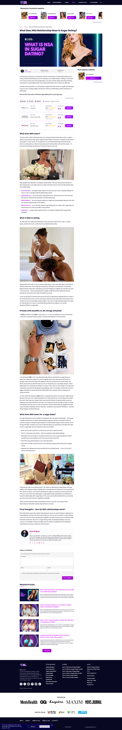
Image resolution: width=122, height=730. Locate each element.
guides (66, 2)
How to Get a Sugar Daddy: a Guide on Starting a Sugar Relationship (56, 621)
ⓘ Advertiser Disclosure (97, 22)
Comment (23, 556)
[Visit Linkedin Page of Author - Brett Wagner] (39, 543)
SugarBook (49, 679)
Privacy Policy (91, 678)
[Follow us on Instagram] (28, 684)
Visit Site (32, 17)
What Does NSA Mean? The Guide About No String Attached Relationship (57, 590)
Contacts (55, 720)
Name (22, 567)
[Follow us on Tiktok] (39, 684)
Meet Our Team (91, 680)
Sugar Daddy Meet (51, 671)
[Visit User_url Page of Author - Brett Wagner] (30, 543)
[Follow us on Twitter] (24, 684)
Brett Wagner (28, 71)
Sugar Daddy (49, 673)
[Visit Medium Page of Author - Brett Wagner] (41, 543)
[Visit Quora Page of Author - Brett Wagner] (43, 543)
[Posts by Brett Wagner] (23, 71)
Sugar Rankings (57, 2)
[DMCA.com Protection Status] (82, 713)
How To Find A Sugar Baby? (70, 675)
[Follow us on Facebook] (21, 684)
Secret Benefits (50, 669)
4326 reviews (49, 109)
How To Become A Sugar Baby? (71, 671)
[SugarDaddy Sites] (24, 2)
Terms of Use (36, 720)
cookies (10, 725)
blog (73, 2)
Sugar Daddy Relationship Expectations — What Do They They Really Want (55, 636)
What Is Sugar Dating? (93, 667)
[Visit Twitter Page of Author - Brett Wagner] (34, 543)
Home (48, 2)
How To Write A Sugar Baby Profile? (72, 673)
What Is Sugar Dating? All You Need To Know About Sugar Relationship (55, 606)
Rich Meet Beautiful (51, 681)
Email (49, 567)
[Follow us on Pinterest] (32, 684)
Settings (33, 726)
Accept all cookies (44, 726)
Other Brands (49, 683)
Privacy (27, 720)
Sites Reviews (93, 2)
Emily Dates (49, 677)
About (21, 720)
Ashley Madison (50, 667)
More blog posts (91, 673)
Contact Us (90, 684)
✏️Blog (25, 27)
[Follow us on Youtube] (36, 684)
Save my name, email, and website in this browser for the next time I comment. (41, 573)
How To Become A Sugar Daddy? (71, 667)
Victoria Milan (49, 675)
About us (89, 682)
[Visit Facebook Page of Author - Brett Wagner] (32, 543)
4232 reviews (49, 118)
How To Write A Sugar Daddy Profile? (72, 669)
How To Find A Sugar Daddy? (70, 677)
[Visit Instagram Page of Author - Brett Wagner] (37, 543)
